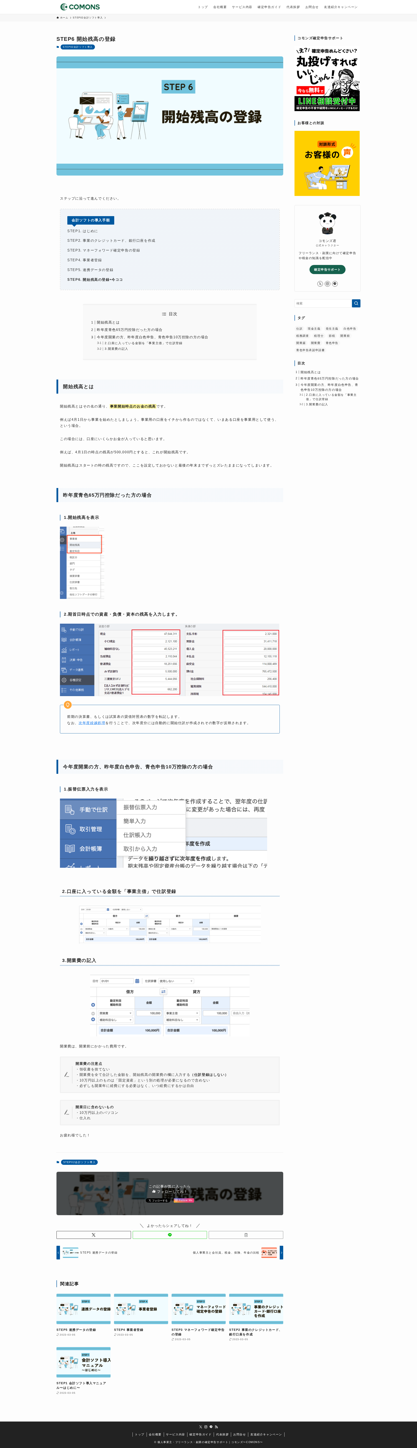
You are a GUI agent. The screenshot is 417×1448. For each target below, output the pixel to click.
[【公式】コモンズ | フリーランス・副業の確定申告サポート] (80, 6)
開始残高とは (108, 322)
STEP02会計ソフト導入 (78, 47)
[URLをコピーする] (246, 1235)
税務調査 (302, 335)
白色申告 (350, 328)
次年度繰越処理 (92, 723)
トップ (139, 1434)
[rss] (216, 1427)
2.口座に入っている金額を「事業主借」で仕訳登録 (143, 343)
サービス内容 (175, 1434)
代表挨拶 (222, 1434)
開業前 (345, 335)
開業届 (301, 343)
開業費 (316, 343)
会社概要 (155, 1434)
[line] (335, 284)
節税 (332, 335)
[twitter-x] (320, 284)
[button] (93, 1235)
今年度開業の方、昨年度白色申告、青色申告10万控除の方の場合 (152, 337)
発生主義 (332, 328)
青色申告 (332, 343)
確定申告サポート (327, 269)
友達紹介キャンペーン (266, 1434)
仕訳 (299, 328)
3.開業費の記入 (116, 348)
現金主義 (314, 328)
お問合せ (239, 1434)
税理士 (319, 335)
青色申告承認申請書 (310, 350)
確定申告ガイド (200, 1434)
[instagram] (327, 284)
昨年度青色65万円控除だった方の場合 (130, 330)
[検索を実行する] (356, 303)
